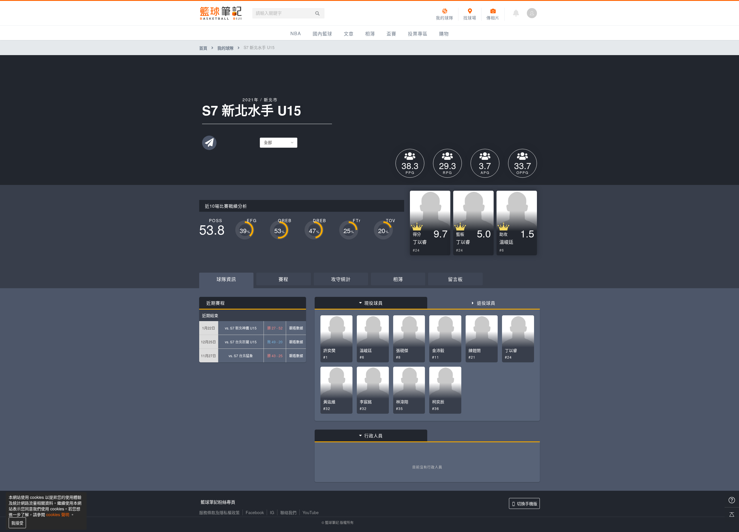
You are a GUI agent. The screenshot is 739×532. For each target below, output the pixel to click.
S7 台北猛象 (243, 355)
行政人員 (373, 435)
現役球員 (373, 303)
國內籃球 (322, 33)
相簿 (370, 33)
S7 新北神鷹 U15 (243, 327)
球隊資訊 (226, 279)
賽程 (283, 279)
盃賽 (391, 33)
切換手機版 (527, 503)
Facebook (255, 512)
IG (272, 512)
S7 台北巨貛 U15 (243, 341)
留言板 (455, 279)
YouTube (311, 512)
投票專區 (418, 33)
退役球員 (486, 303)
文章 (349, 33)
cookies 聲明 (57, 514)
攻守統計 (341, 279)
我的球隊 (225, 48)
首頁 (203, 48)
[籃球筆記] (220, 13)
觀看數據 (296, 327)
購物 (444, 33)
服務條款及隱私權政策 (219, 512)
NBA (295, 33)
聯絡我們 (288, 512)
